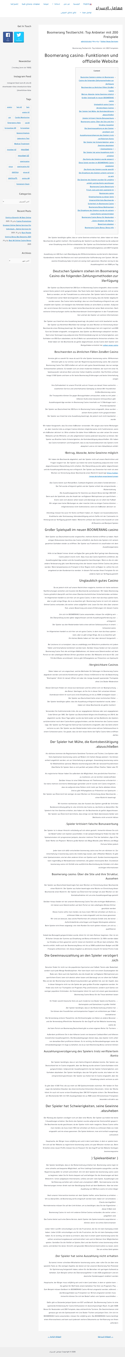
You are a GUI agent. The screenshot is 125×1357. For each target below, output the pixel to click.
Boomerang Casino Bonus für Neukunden (98, 217)
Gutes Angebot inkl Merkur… (102, 221)
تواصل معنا (87, 13)
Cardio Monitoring (22, 118)
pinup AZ (26, 173)
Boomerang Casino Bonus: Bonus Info (99, 228)
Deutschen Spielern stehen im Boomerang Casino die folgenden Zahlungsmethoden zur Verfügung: (96, 81)
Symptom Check (22, 184)
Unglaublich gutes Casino (104, 105)
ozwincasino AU (23, 167)
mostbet (25, 150)
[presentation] (53, 4)
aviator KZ (26, 112)
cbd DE (27, 123)
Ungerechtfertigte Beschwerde (101, 200)
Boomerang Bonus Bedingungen (101, 207)
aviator (9, 107)
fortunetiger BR (10, 128)
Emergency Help (14, 123)
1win (27, 107)
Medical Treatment (21, 144)
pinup (11, 167)
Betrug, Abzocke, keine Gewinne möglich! (97, 94)
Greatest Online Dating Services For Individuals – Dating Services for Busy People (17, 229)
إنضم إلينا (14, 4)
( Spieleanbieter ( (107, 149)
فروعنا (45, 4)
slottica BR (26, 179)
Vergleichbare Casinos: (105, 108)
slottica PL (12, 179)
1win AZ (19, 107)
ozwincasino (24, 162)
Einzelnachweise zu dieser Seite (101, 197)
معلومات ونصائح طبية (31, 4)
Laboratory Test (23, 139)
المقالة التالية (54, 1337)
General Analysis (23, 133)
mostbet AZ (11, 150)
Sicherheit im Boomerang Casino (101, 204)
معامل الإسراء (109, 8)
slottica (15, 173)
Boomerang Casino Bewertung (102, 187)
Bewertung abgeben (106, 224)
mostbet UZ (23, 156)
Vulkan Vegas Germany (109, 42)
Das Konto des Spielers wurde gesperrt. (98, 159)
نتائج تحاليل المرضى (68, 13)
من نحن (67, 4)
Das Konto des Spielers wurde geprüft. (98, 170)
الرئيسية (76, 4)
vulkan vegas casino (110, 345)
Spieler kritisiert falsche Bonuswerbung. (98, 118)
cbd (9, 118)
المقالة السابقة (105, 1337)
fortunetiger (25, 128)
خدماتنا (57, 4)
